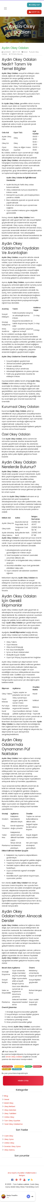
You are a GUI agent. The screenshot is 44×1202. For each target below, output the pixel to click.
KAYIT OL (35, 12)
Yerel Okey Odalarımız (13, 1124)
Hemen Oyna (23, 1080)
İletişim (22, 1175)
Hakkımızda (30, 1173)
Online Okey (9, 1117)
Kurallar (21, 1173)
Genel (25, 52)
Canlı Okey (8, 1136)
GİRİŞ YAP (35, 4)
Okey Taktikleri (10, 1113)
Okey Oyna (8, 1139)
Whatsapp (17, 1069)
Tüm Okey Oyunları (12, 1120)
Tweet (28, 1066)
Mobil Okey (8, 1103)
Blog (6, 1096)
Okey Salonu (9, 1150)
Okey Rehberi (9, 1106)
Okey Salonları (10, 1110)
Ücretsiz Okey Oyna (12, 1146)
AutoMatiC (7, 52)
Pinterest (37, 1066)
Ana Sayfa (12, 1173)
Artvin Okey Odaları (14, 1057)
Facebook (19, 1066)
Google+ (6, 1069)
